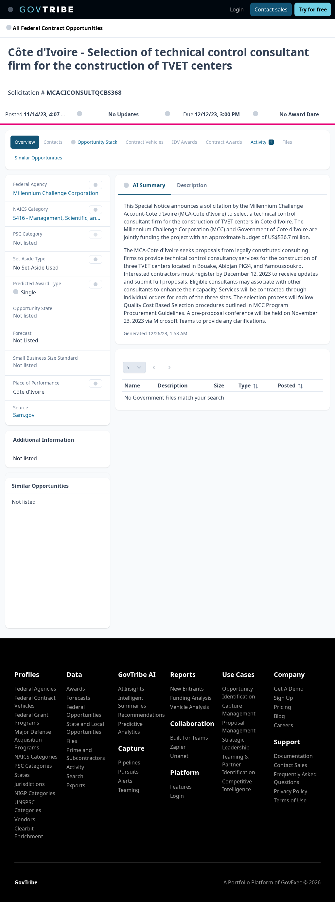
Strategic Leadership (236, 743)
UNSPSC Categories (27, 806)
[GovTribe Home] (46, 9)
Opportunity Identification (238, 692)
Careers (283, 725)
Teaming (128, 790)
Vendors (24, 819)
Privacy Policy (290, 791)
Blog (279, 716)
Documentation (293, 756)
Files (71, 741)
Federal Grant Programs (31, 718)
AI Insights (131, 688)
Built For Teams (189, 737)
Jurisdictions (29, 784)
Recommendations (141, 714)
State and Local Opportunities (85, 727)
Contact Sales (290, 765)
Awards (75, 688)
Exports (75, 785)
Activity (75, 767)
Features (181, 786)
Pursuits (128, 771)
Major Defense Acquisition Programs (32, 739)
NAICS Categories (36, 756)
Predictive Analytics (130, 727)
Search (74, 776)
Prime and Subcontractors (85, 754)
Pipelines (129, 762)
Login (237, 9)
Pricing (282, 707)
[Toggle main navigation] (10, 9)
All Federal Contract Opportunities (57, 28)
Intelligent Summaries (132, 701)
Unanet (179, 756)
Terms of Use (290, 800)
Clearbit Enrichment (28, 832)
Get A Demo (289, 688)
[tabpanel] (222, 269)
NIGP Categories (34, 793)
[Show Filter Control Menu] (95, 185)
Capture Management (239, 709)
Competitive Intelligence (237, 785)
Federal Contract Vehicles (35, 701)
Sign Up (283, 697)
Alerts (125, 780)
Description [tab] (192, 185)
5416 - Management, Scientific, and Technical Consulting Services (57, 217)
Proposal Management (239, 726)
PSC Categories (33, 765)
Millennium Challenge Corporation (55, 193)
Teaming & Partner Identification (238, 764)
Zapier (178, 746)
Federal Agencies (35, 688)
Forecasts (78, 697)
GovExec (291, 882)
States (22, 775)
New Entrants (187, 688)
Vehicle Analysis (189, 707)
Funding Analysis (191, 697)
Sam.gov (23, 414)
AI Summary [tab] (149, 185)
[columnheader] (255, 386)
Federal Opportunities (83, 710)
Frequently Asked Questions (295, 778)
